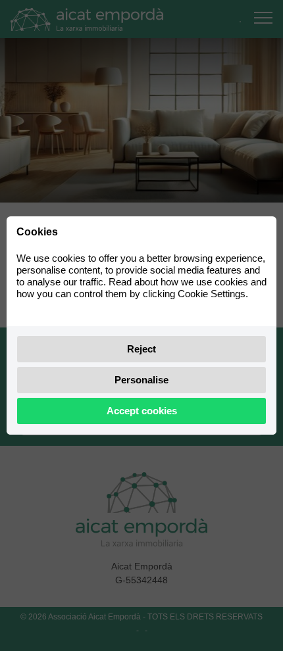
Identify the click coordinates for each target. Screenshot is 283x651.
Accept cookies (142, 410)
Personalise (141, 379)
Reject (141, 348)
